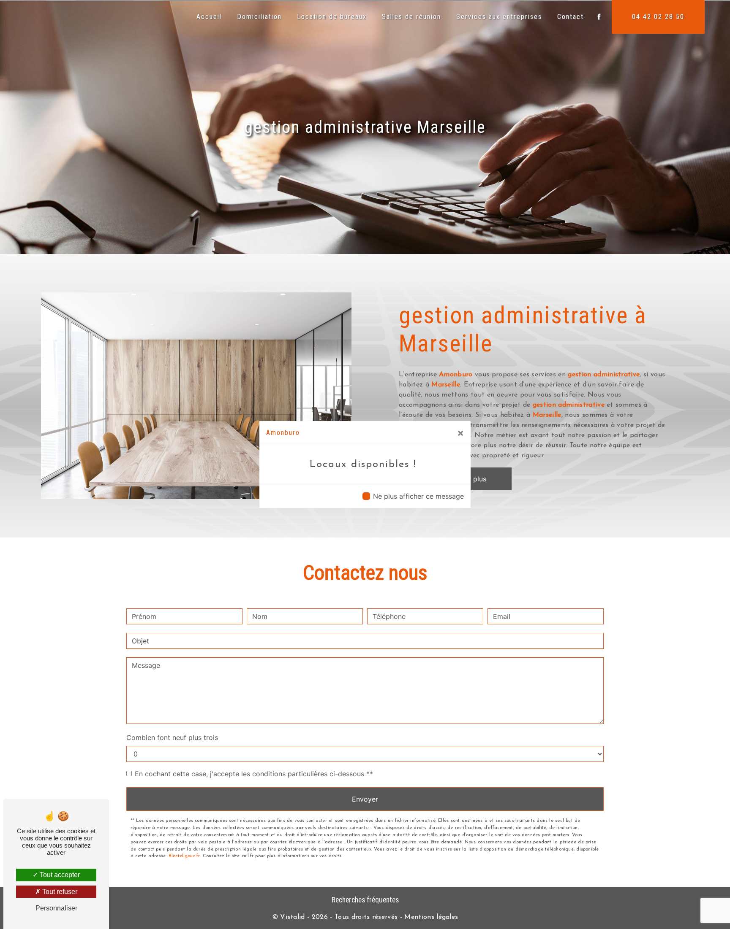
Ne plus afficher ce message (418, 496)
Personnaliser (56, 908)
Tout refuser (59, 891)
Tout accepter (59, 874)
